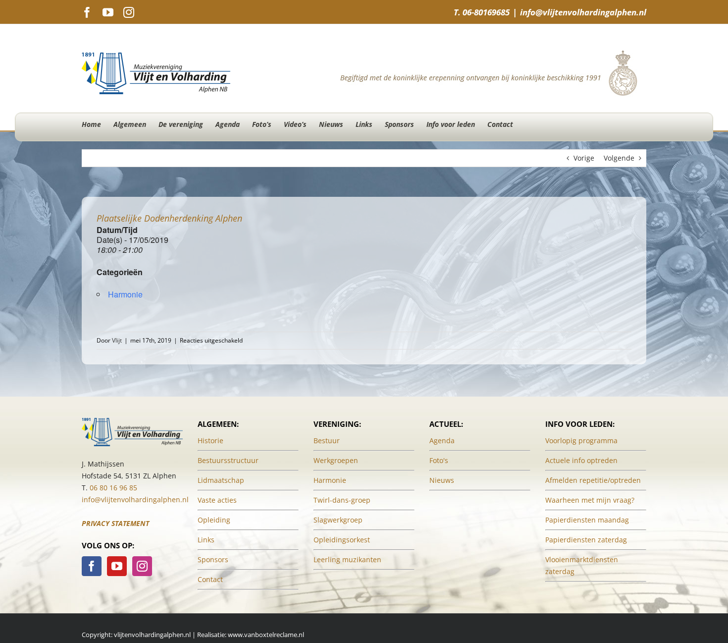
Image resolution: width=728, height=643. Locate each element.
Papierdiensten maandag (587, 520)
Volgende (619, 158)
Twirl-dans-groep (341, 500)
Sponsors (213, 559)
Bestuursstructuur (228, 460)
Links (206, 539)
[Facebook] (92, 566)
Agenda (442, 440)
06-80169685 (486, 12)
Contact (210, 579)
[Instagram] (142, 566)
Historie (210, 440)
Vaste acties (217, 500)
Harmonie (125, 294)
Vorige (583, 158)
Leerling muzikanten (347, 559)
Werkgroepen (335, 460)
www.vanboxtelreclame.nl (266, 634)
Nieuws (441, 480)
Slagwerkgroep (338, 520)
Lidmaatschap (221, 480)
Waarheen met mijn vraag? (589, 500)
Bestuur (326, 440)
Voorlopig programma (581, 440)
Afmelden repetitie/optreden (593, 480)
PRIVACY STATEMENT (115, 523)
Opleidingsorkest (341, 539)
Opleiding (214, 520)
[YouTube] (117, 566)
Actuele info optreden (581, 460)
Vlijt (117, 340)
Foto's (438, 460)
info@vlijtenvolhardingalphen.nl (583, 12)
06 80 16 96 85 (113, 487)
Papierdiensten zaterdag (586, 539)
